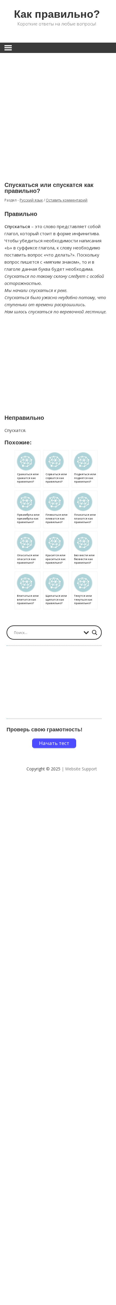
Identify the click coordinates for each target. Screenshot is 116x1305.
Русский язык (31, 200)
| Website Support (79, 769)
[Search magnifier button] (94, 632)
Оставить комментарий (66, 200)
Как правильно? (57, 14)
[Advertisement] (58, 113)
